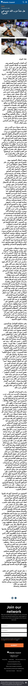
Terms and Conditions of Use (10, 640)
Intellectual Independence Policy (14, 661)
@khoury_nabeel (20, 586)
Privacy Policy (4, 659)
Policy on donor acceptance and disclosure (14, 666)
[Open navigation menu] (26, 2)
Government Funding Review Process (14, 664)
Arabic (3, 6)
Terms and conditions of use (20, 659)
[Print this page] (12, 598)
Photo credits (19, 670)
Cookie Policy (11, 659)
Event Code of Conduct (10, 670)
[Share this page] (16, 598)
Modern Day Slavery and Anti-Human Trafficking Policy (14, 668)
